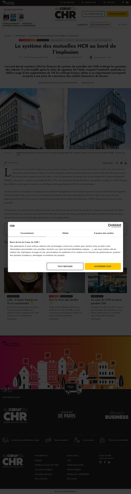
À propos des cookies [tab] (104, 233)
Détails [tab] (65, 233)
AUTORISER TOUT (102, 266)
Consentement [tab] (27, 233)
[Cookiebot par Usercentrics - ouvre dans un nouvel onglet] (110, 226)
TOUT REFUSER (65, 266)
